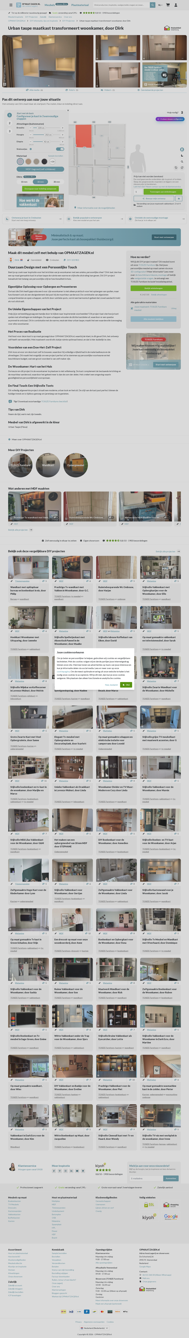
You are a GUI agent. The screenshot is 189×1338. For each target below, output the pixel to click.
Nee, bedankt (111, 684)
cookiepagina (63, 671)
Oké (128, 685)
